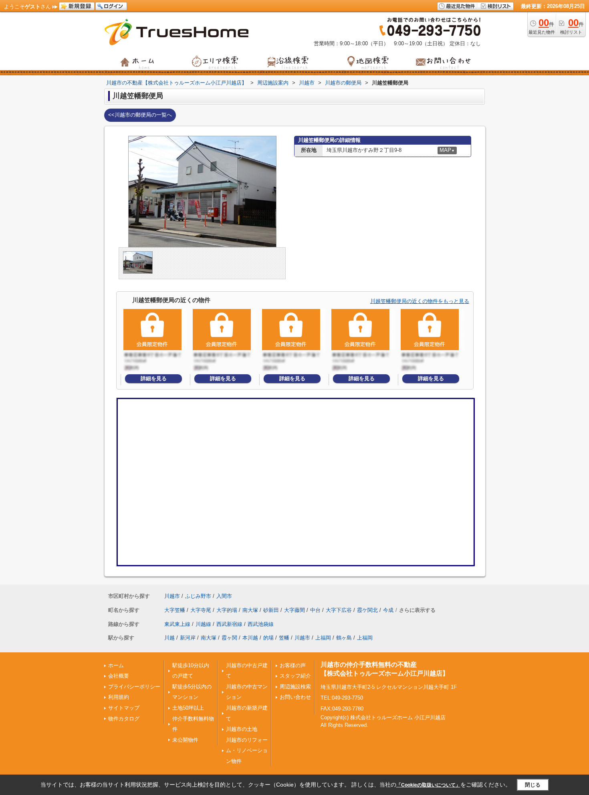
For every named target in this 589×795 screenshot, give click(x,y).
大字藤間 (294, 610)
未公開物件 (185, 740)
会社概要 (118, 676)
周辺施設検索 (295, 687)
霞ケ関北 (367, 610)
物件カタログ (123, 719)
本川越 (250, 638)
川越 (169, 638)
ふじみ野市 (198, 596)
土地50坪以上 (188, 708)
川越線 (203, 624)
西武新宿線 (229, 624)
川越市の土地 (241, 729)
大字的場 (226, 610)
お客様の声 (293, 665)
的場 (268, 638)
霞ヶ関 (229, 638)
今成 (388, 610)
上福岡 (323, 638)
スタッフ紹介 (295, 676)
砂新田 (271, 610)
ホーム (116, 665)
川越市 (172, 596)
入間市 (224, 596)
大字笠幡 (174, 610)
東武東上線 (177, 624)
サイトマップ (123, 708)
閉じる (533, 785)
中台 (315, 610)
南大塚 (250, 610)
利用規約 (118, 697)
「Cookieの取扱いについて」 (428, 785)
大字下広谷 (339, 610)
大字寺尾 (200, 610)
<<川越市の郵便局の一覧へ (140, 115)
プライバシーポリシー (134, 687)
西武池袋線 (261, 624)
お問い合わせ (295, 697)
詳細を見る (154, 378)
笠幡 (284, 638)
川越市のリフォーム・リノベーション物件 (247, 750)
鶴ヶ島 (344, 638)
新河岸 (188, 638)
